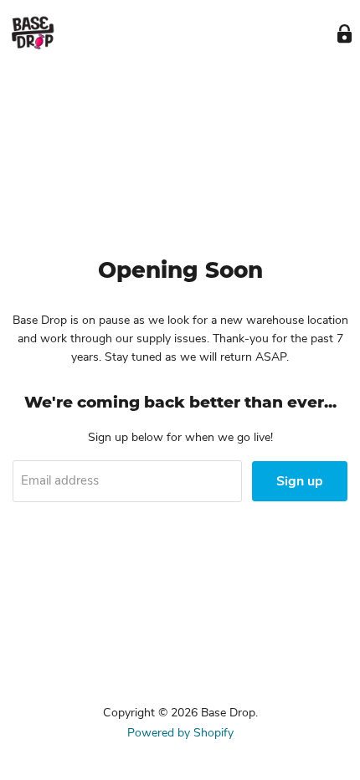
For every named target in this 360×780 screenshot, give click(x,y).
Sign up (299, 481)
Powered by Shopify (180, 733)
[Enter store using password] (344, 34)
